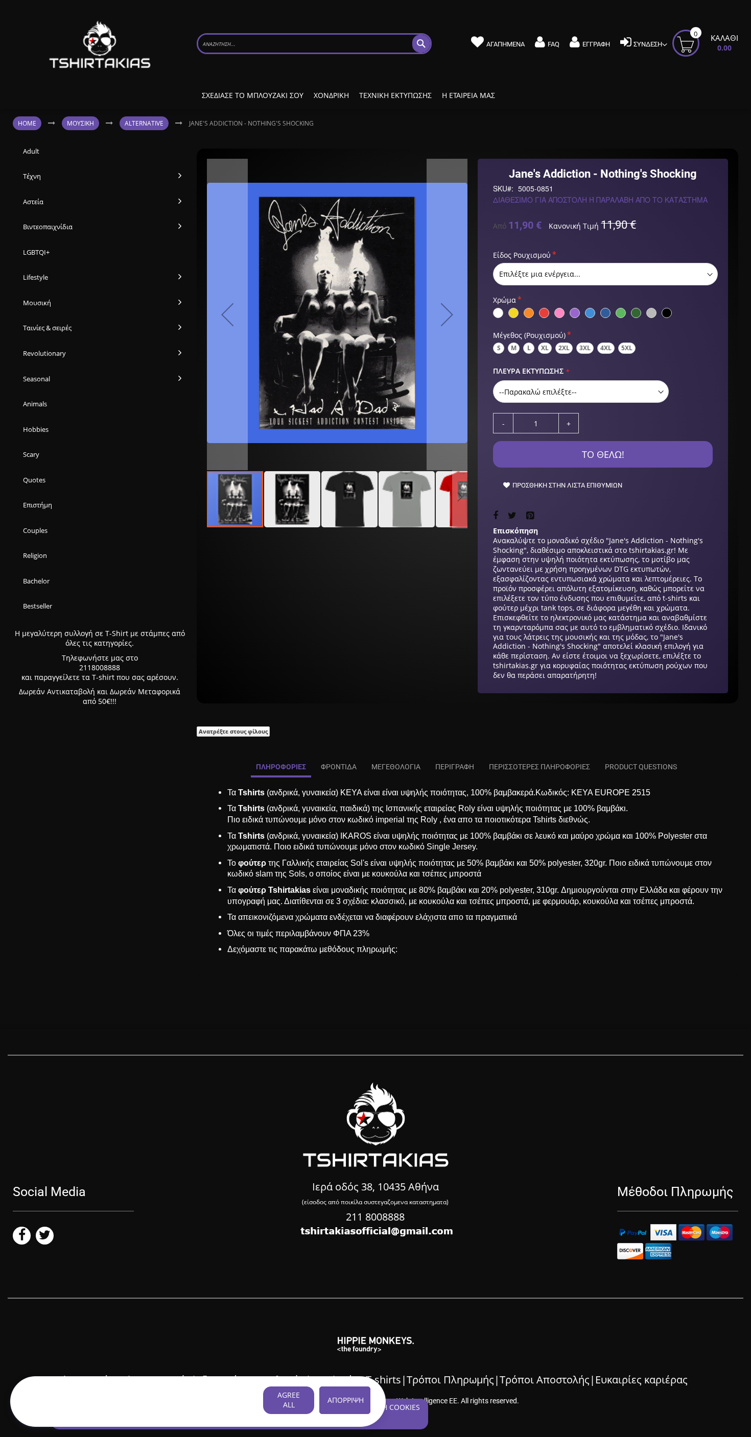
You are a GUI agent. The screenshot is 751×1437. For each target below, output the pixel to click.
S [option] (499, 348)
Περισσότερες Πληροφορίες (539, 767)
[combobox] (314, 44)
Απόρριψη (345, 1400)
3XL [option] (585, 348)
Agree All (288, 1399)
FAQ (553, 44)
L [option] (529, 348)
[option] (498, 313)
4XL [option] (606, 348)
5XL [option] (626, 348)
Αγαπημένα (505, 44)
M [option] (514, 348)
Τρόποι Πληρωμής (450, 1379)
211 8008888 (375, 1217)
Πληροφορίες (281, 767)
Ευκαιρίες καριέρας (641, 1379)
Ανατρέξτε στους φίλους (233, 731)
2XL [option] (564, 348)
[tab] (281, 767)
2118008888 (99, 667)
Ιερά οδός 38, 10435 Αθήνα (375, 1187)
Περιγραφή (454, 767)
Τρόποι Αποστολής (545, 1379)
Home (27, 123)
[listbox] (605, 274)
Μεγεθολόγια (395, 767)
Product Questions (641, 767)
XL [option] (545, 348)
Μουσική (80, 123)
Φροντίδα (339, 767)
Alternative (144, 123)
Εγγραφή (596, 44)
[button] (227, 314)
